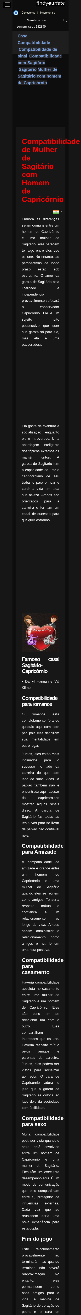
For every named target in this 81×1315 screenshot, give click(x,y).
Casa (22, 36)
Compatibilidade (34, 42)
